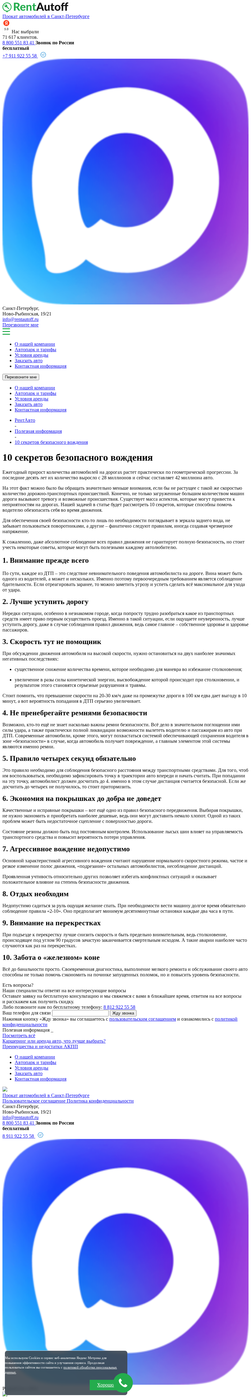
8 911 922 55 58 (18, 1136)
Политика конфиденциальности (100, 1100)
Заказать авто (29, 360)
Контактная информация (40, 366)
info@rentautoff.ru (20, 319)
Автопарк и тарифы (35, 349)
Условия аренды (31, 355)
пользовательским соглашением (142, 1019)
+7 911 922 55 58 (20, 55)
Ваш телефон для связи (26, 1012)
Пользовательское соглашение (34, 1100)
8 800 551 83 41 (19, 42)
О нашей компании (35, 344)
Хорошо (105, 1384)
